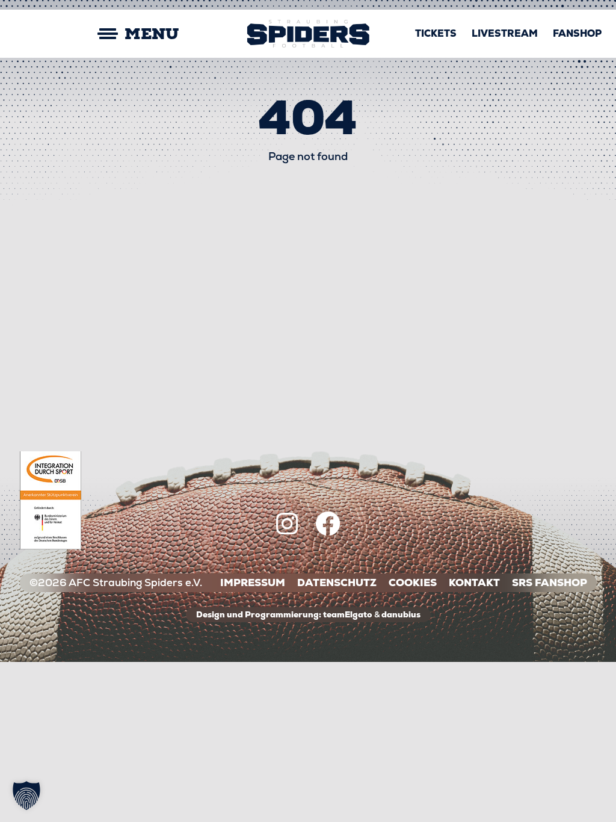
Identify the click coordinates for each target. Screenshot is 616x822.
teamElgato (347, 614)
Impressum (252, 582)
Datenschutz (337, 582)
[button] (26, 795)
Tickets (436, 33)
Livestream (505, 33)
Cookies (413, 582)
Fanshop (577, 33)
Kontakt (474, 582)
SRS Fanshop (549, 582)
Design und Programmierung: (258, 614)
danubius (400, 614)
